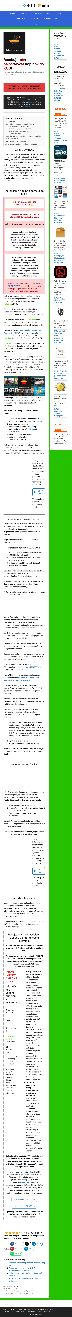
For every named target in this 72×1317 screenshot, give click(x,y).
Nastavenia (58, 1312)
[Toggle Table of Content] (41, 118)
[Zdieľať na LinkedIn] (3, 646)
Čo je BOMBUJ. (11, 121)
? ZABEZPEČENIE (19, 19)
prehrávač (8, 304)
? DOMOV (12, 13)
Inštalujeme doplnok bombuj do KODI (20, 124)
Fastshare (31, 102)
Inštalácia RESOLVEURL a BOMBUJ (21, 127)
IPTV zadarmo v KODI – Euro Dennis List (20, 1293)
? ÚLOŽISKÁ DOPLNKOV (41, 13)
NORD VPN (30, 1174)
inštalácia (7, 346)
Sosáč (22, 102)
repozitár (7, 338)
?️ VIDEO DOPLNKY (12, 1286)
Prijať (35, 1312)
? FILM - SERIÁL (11, 1289)
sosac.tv (27, 106)
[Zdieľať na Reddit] (3, 675)
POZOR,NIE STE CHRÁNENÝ (16, 141)
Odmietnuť (45, 1312)
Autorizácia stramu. (13, 133)
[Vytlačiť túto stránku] (3, 685)
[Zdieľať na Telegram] (3, 660)
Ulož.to (39, 421)
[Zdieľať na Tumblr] (3, 670)
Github (32, 429)
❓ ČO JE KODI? (24, 13)
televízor (32, 320)
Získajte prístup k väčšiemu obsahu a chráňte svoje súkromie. (23, 137)
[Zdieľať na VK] (3, 665)
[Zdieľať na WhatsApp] (3, 655)
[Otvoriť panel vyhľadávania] (36, 24)
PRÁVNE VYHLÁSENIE (51, 19)
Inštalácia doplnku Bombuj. (21, 131)
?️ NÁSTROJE (59, 13)
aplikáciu (19, 670)
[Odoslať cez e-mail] (3, 680)
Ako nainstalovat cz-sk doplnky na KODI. (20, 1291)
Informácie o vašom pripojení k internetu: (21, 144)
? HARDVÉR (34, 19)
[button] (38, 492)
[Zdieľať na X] (3, 641)
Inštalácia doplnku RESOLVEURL (22, 129)
